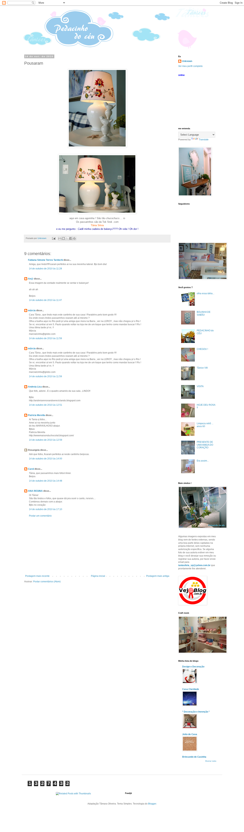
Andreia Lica (35, 386)
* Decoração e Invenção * (196, 711)
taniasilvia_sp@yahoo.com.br (194, 565)
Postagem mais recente (37, 576)
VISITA (200, 386)
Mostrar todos (210, 761)
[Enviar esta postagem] (53, 238)
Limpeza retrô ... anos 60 (205, 424)
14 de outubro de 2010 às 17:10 (45, 509)
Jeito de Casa (189, 734)
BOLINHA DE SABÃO (203, 313)
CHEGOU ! (202, 349)
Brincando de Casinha (194, 757)
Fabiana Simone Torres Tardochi (45, 260)
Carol (31, 469)
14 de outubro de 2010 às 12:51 (45, 405)
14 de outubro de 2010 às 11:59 (45, 338)
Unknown (187, 61)
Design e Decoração (193, 666)
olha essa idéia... (205, 293)
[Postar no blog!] (63, 238)
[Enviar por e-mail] (60, 238)
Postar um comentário (40, 515)
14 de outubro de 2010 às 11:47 (45, 300)
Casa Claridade (190, 689)
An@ (31, 278)
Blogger (152, 803)
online (181, 75)
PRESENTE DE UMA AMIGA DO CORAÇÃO (205, 445)
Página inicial (98, 576)
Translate (204, 139)
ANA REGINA (35, 491)
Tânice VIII (202, 367)
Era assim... (203, 460)
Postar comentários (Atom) (47, 581)
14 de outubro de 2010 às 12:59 (45, 440)
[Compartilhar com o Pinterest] (74, 238)
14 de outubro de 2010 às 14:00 (45, 458)
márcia (32, 310)
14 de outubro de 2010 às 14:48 (45, 480)
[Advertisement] (97, 546)
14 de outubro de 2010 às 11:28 (45, 268)
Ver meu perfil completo (190, 66)
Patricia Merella (36, 415)
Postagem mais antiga (157, 576)
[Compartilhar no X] (67, 238)
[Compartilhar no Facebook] (71, 238)
